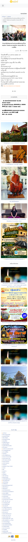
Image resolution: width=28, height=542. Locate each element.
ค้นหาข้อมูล (5, 437)
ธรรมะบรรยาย (6, 461)
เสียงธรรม (5, 488)
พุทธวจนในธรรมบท (7, 514)
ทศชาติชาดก (6, 510)
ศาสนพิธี (5, 529)
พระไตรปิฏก (5, 482)
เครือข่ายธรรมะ (6, 442)
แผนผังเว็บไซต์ (6, 436)
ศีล (3, 469)
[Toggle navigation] (3, 5)
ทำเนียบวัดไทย (6, 526)
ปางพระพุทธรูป (6, 521)
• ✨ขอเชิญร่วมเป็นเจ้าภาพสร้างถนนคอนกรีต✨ (14, 259)
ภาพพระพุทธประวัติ (7, 507)
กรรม (4, 468)
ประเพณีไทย (5, 452)
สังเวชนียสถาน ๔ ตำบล (8, 520)
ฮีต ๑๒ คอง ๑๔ (6, 501)
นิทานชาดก (5, 512)
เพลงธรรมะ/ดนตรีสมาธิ (8, 491)
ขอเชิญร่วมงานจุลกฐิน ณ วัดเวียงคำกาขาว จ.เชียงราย (14, 365)
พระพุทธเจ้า (5, 506)
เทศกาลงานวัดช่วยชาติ (8, 449)
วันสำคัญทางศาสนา (7, 533)
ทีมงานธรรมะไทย (6, 434)
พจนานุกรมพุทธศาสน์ (7, 485)
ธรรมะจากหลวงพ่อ (7, 456)
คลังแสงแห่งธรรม (7, 494)
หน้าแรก (4, 16)
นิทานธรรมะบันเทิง (7, 460)
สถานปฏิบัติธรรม (6, 455)
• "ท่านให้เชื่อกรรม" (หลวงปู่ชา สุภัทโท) (14, 164)
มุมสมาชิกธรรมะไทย (7, 445)
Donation (5, 447)
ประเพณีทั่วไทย (6, 504)
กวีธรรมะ (5, 464)
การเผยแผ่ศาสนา (7, 450)
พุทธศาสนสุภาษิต (7, 517)
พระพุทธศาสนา (6, 480)
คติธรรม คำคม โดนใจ (8, 466)
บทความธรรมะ (6, 463)
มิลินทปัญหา (5, 487)
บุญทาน (4, 471)
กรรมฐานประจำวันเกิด (8, 499)
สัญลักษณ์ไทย (6, 444)
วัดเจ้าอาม (14, 387)
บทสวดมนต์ (5, 496)
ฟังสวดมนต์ (5, 477)
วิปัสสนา (5, 474)
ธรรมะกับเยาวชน (6, 458)
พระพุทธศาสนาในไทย (7, 525)
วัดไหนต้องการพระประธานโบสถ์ (14, 404)
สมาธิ (4, 472)
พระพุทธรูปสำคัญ (7, 523)
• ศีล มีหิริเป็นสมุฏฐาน (14, 201)
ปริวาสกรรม (5, 475)
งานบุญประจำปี (6, 502)
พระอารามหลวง (6, 528)
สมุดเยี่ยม (5, 441)
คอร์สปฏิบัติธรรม (6, 479)
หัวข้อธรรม (5, 483)
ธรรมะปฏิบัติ (5, 493)
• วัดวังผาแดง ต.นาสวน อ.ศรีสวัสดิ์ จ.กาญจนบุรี (14, 143)
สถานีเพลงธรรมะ (6, 490)
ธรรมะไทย (13, 540)
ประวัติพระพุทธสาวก (7, 509)
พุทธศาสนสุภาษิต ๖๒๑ (8, 518)
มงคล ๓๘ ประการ (7, 515)
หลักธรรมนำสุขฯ (6, 498)
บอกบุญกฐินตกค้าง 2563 (14, 307)
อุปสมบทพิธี (5, 531)
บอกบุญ (9, 16)
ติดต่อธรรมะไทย (6, 439)
